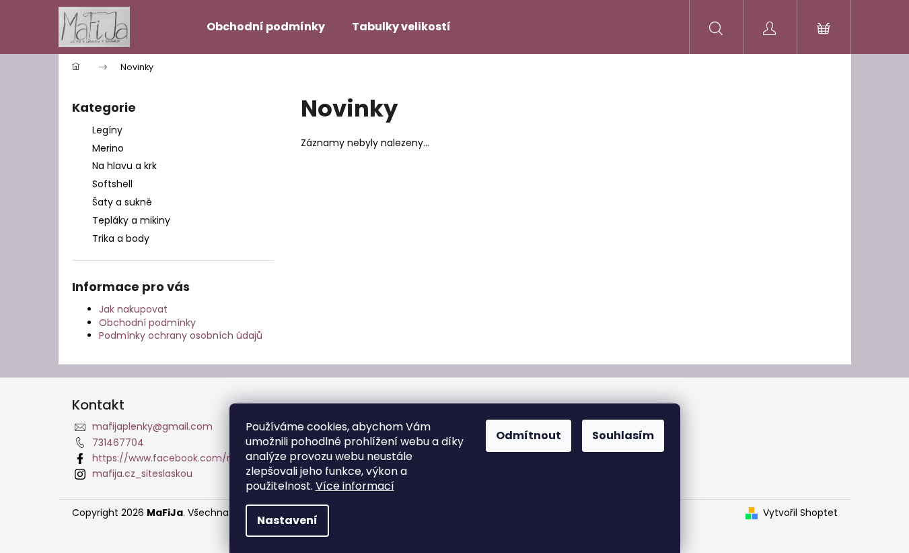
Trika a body (120, 238)
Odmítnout (528, 435)
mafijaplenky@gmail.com (152, 426)
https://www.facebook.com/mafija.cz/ (183, 458)
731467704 (118, 442)
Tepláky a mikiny (131, 220)
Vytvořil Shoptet (800, 513)
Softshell (112, 184)
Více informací (355, 486)
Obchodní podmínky (147, 322)
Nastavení (287, 520)
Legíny (107, 130)
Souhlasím (623, 435)
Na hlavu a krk (124, 165)
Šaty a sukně (122, 202)
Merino (108, 148)
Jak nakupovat (133, 309)
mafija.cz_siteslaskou (142, 473)
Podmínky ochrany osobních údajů (180, 335)
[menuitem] (265, 27)
